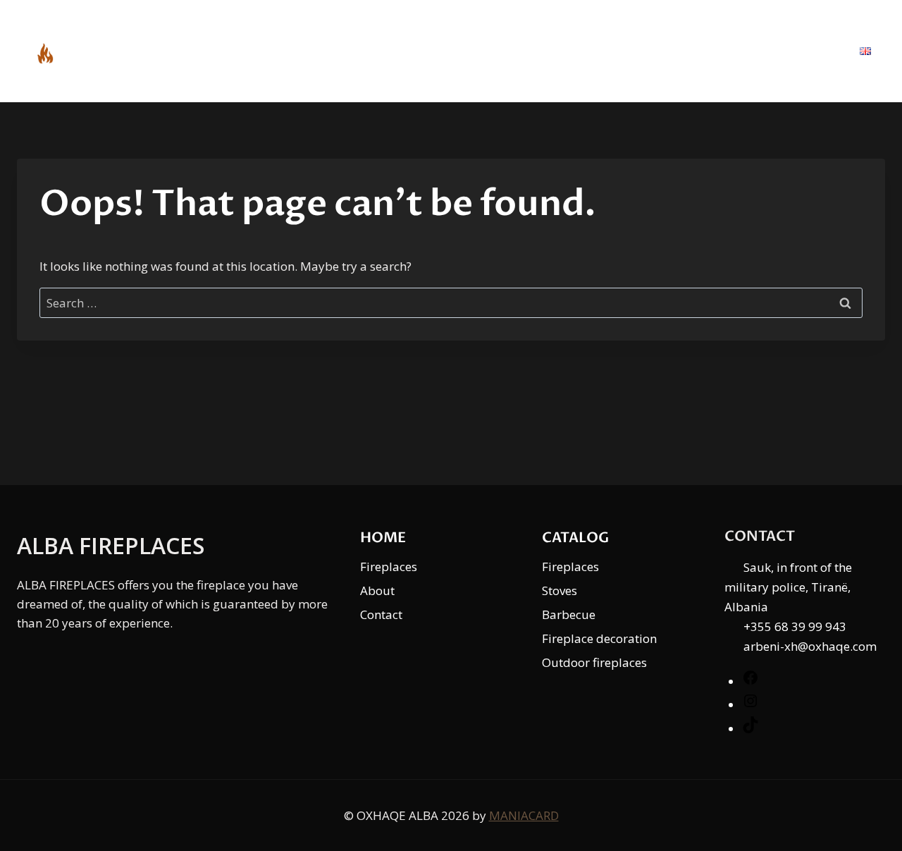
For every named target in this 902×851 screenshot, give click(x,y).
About (719, 51)
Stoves (559, 590)
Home (551, 51)
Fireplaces (388, 566)
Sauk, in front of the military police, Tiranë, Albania (788, 587)
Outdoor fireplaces (594, 662)
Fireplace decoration (599, 638)
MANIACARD (524, 815)
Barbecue (568, 614)
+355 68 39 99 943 (794, 626)
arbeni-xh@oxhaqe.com (810, 646)
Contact (801, 51)
